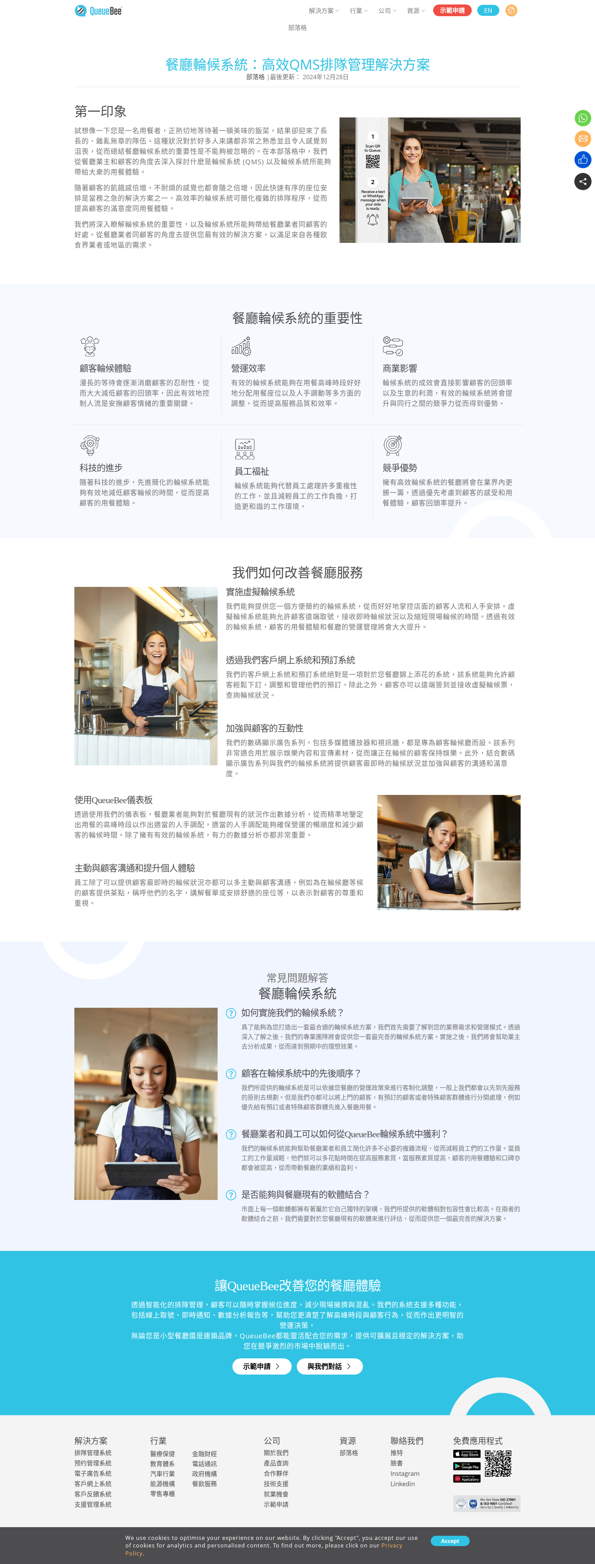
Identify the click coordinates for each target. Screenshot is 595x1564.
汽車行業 (162, 1474)
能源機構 (162, 1484)
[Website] (511, 10)
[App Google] (467, 1466)
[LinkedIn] (567, 180)
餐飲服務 (204, 1484)
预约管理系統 (93, 1463)
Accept (450, 1541)
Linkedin (402, 1484)
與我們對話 (325, 1366)
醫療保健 (162, 1454)
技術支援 (276, 1484)
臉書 (396, 1463)
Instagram (405, 1473)
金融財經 (204, 1454)
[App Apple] (467, 1454)
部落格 (255, 77)
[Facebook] (549, 180)
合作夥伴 (276, 1473)
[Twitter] (531, 180)
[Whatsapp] (584, 120)
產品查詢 (276, 1463)
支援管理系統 (93, 1504)
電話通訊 (204, 1464)
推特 (396, 1453)
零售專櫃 (162, 1494)
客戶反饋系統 (93, 1494)
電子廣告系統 (93, 1473)
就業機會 (276, 1494)
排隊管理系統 (93, 1453)
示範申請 (257, 1366)
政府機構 (204, 1474)
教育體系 (162, 1464)
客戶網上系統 (93, 1484)
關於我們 (276, 1453)
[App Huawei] (467, 1478)
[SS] (98, 9)
